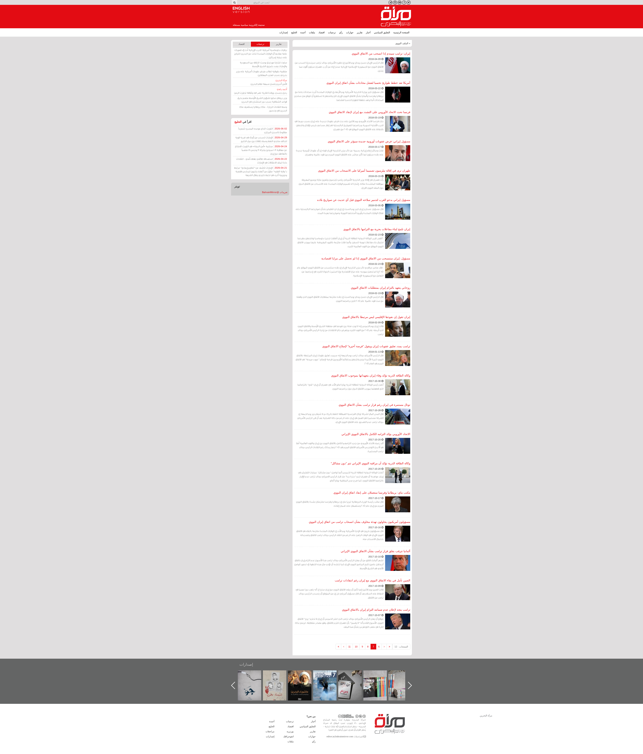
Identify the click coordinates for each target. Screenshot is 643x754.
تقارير (360, 32)
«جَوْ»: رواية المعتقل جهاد (278, 676)
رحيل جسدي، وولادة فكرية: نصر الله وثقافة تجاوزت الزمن (260, 91)
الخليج (294, 32)
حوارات (349, 32)
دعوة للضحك (253, 674)
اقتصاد (321, 32)
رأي (341, 32)
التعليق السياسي (382, 32)
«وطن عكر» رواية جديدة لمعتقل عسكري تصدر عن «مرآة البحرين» (378, 680)
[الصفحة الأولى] (389, 646)
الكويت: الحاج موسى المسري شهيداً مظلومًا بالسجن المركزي (262, 130)
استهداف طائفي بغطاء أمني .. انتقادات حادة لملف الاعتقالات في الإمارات (261, 160)
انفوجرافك (288, 736)
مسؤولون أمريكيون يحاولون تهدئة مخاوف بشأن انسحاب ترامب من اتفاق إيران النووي (359, 522)
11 (349, 646)
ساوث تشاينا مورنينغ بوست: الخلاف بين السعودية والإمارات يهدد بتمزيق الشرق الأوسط (263, 64)
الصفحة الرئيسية (401, 32)
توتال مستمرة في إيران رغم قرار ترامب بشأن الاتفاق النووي (374, 404)
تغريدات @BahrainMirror (275, 192)
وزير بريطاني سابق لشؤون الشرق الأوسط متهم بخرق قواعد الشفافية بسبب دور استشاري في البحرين (262, 99)
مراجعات (270, 731)
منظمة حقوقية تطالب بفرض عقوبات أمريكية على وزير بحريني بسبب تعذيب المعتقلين (261, 73)
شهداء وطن (303, 674)
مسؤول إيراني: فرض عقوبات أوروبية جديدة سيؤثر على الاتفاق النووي (369, 141)
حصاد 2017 (353, 674)
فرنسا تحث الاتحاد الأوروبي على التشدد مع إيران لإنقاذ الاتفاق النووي (369, 112)
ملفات (312, 32)
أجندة (303, 32)
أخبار (368, 32)
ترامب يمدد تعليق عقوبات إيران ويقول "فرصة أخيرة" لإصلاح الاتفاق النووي (366, 346)
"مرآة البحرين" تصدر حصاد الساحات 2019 (403, 678)
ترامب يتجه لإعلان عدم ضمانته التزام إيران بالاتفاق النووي (376, 609)
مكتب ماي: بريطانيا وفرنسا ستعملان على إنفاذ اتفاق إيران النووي (371, 492)
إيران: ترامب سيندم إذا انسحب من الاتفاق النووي (381, 53)
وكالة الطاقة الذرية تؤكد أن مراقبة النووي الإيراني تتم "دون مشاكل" (370, 463)
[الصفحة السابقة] (384, 646)
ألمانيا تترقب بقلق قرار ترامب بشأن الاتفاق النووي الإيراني (375, 551)
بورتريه (290, 731)
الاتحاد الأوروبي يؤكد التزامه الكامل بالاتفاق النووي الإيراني (375, 434)
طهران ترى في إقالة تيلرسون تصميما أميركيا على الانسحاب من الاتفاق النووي (364, 170)
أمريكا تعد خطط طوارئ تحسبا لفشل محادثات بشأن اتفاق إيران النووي (368, 82)
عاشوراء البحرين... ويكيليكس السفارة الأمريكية (328, 678)
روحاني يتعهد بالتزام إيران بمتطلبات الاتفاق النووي (380, 287)
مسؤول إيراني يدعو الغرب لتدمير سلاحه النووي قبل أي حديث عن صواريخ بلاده (363, 200)
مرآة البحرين (396, 17)
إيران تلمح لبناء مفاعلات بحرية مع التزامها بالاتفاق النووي (376, 229)
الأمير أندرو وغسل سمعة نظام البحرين (269, 82)
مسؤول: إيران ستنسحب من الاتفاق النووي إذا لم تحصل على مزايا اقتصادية (365, 258)
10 (356, 646)
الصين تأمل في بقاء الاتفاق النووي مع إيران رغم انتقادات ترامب (372, 580)
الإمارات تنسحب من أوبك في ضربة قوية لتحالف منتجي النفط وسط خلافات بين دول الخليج (261, 139)
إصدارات (283, 32)
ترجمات (332, 32)
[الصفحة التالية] (343, 646)
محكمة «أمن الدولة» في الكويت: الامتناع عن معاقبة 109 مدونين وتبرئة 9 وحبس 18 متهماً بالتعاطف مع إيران (261, 150)
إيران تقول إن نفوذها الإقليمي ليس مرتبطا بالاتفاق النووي (376, 317)
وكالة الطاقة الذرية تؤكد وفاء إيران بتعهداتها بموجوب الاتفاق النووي (370, 375)
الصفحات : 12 (401, 646)
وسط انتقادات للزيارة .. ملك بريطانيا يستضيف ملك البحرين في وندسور (263, 108)
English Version (241, 10)
